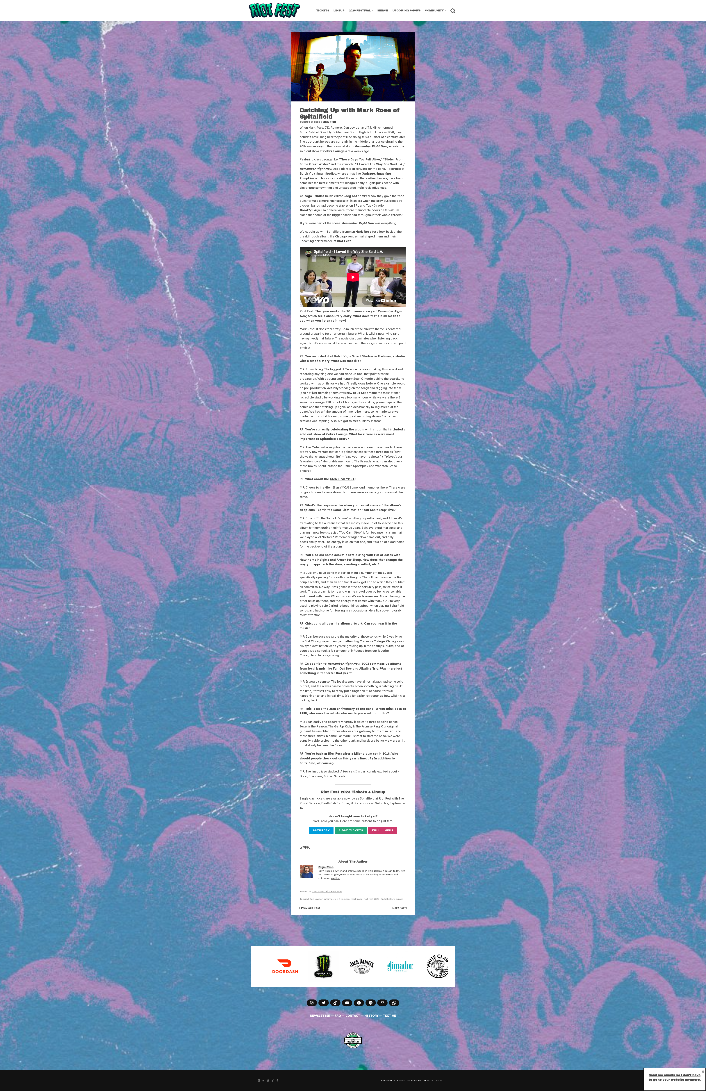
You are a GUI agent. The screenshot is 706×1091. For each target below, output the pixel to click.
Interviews (318, 891)
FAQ (338, 1015)
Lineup (339, 10)
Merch (382, 10)
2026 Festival (360, 10)
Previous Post (310, 908)
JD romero (343, 898)
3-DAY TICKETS (351, 830)
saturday (321, 830)
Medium (335, 878)
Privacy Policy (435, 1080)
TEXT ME (389, 1015)
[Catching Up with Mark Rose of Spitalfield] (353, 66)
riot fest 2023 (371, 898)
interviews (330, 898)
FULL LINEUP (382, 830)
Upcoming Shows (406, 10)
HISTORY (372, 1015)
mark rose (357, 898)
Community (434, 10)
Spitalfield (386, 898)
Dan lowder (315, 898)
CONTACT (352, 1015)
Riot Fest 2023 (333, 891)
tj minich (398, 898)
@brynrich (340, 874)
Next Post (399, 908)
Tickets (322, 10)
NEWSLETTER (320, 1015)
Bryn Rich (329, 122)
